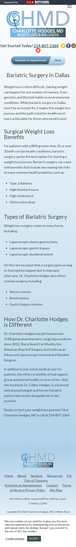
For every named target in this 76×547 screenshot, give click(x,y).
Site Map (56, 490)
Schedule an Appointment (31, 60)
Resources (55, 476)
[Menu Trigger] (69, 5)
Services (37, 476)
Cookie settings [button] (15, 538)
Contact (52, 485)
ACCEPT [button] (34, 538)
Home (8, 476)
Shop (58, 60)
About (21, 476)
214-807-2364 (46, 45)
